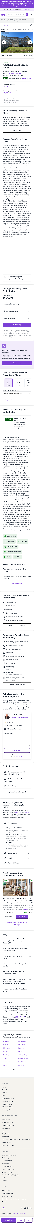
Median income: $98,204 (14, 834)
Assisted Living (11, 602)
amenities (30, 29)
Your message (8, 733)
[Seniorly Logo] (3, 14)
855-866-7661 (26, 9)
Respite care (5, 1134)
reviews (19, 29)
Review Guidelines (7, 1104)
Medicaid (4, 1180)
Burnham (21, 1051)
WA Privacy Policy (7, 1196)
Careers (4, 1092)
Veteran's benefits (7, 1172)
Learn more (17, 363)
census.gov (18, 812)
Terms (4, 1202)
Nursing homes (6, 1142)
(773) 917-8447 (7, 93)
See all (5, 25)
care (24, 29)
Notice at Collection (7, 1193)
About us (4, 1087)
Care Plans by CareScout (9, 1155)
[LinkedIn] (31, 1208)
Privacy (14, 1213)
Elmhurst (21, 1065)
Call (29, 1220)
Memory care (6, 1128)
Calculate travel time (14, 73)
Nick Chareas (17, 715)
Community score (15, 78)
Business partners (7, 1109)
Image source (5, 33)
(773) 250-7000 (8, 86)
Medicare (4, 1177)
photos (3, 29)
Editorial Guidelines (7, 1107)
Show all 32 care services (17, 625)
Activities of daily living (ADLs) (10, 1175)
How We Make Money (8, 1098)
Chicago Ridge (23, 1055)
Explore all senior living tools (17, 792)
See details (8, 916)
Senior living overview (8, 1145)
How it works (5, 1163)
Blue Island (21, 1044)
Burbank (5, 1051)
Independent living (7, 1122)
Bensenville (22, 1041)
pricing (14, 29)
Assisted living (6, 1119)
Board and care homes (8, 1125)
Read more (17, 130)
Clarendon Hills (23, 1058)
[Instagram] (25, 1208)
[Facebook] (21, 1208)
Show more (17, 1070)
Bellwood (6, 1041)
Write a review (17, 583)
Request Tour (9, 400)
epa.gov (27, 812)
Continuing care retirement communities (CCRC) (16, 1139)
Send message (17, 750)
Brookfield (21, 1048)
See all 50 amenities (15, 684)
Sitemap (23, 1213)
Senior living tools (7, 1160)
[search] (27, 14)
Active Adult (5, 1136)
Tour (20, 1220)
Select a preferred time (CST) (11, 390)
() (12, 722)
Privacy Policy (6, 1190)
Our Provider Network (8, 1166)
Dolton (5, 1065)
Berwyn (5, 1044)
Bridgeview (6, 1048)
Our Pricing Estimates (8, 1101)
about (8, 29)
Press (3, 1095)
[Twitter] (28, 1208)
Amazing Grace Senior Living (11, 100)
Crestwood (6, 1062)
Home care (5, 1131)
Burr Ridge (6, 1055)
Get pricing (17, 325)
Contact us (5, 1090)
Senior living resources (8, 1158)
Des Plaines (22, 1062)
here (17, 6)
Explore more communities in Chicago (17, 924)
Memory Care (10, 605)
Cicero (5, 1058)
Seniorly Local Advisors (8, 1169)
